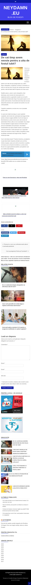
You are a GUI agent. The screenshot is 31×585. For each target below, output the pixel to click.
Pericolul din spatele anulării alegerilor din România (14, 523)
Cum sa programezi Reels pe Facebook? (16, 251)
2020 (2, 555)
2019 (2, 557)
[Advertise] (12, 432)
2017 (2, 561)
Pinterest (21, 232)
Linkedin (5, 235)
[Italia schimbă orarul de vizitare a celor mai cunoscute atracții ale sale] (15, 209)
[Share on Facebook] (4, 225)
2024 (2, 547)
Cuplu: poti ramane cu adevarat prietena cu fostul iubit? (20, 467)
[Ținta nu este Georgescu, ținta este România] (15, 173)
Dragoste (4, 54)
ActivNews (6, 520)
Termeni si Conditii (8, 578)
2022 (2, 551)
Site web (3, 375)
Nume (3, 363)
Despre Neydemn (18, 578)
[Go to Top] (29, 583)
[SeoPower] (12, 413)
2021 (2, 553)
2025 (2, 546)
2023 (2, 549)
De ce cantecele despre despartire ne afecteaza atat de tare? (20, 443)
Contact (18, 580)
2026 (2, 544)
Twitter (14, 232)
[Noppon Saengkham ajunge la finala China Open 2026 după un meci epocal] (15, 191)
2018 (2, 559)
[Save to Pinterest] (19, 225)
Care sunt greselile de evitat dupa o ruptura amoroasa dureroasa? (20, 451)
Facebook (5, 232)
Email (3, 369)
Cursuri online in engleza (7, 535)
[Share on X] (11, 225)
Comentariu (4, 344)
